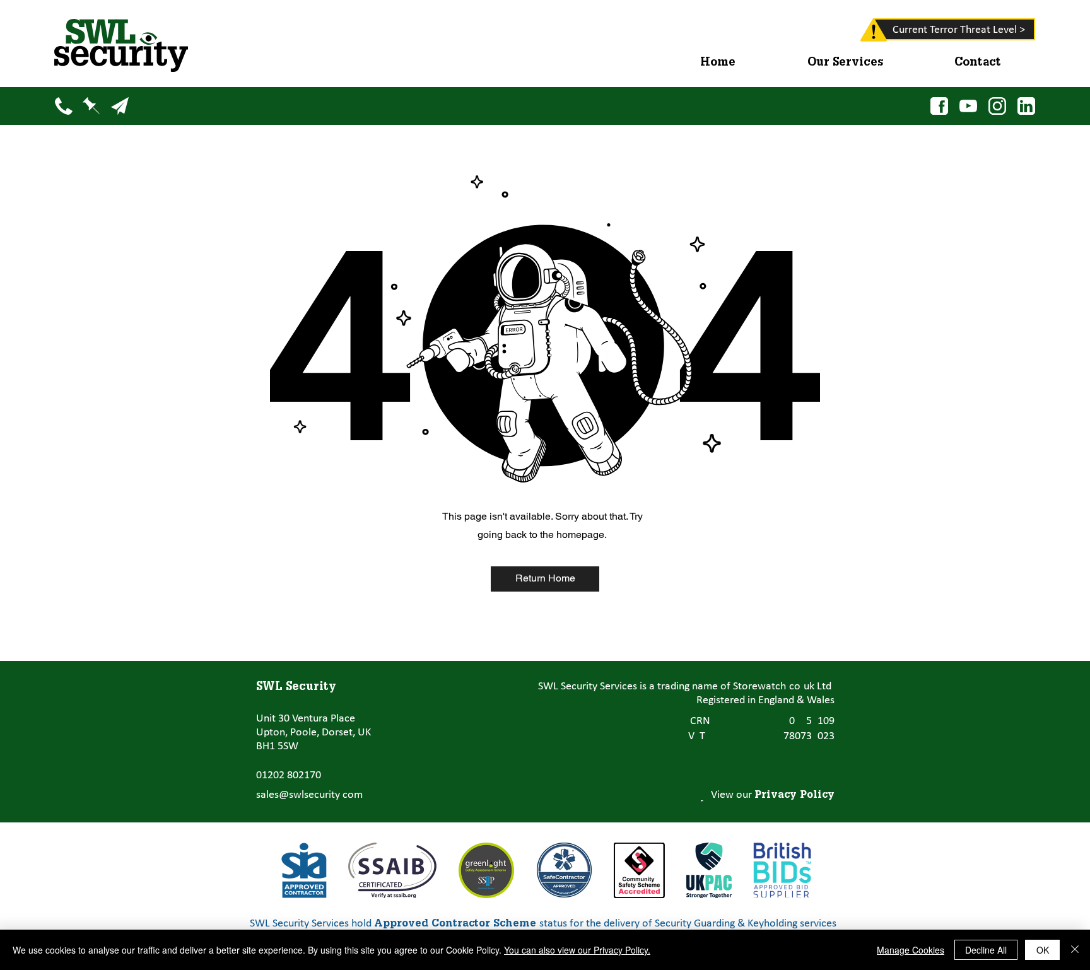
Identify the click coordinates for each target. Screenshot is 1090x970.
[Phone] (63, 106)
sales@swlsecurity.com (309, 795)
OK (1042, 950)
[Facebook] (939, 106)
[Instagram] (998, 106)
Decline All (986, 950)
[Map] (91, 106)
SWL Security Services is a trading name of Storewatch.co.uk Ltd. (686, 686)
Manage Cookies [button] (910, 950)
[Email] (119, 106)
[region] (856, 32)
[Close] (1074, 950)
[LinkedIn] (1026, 106)
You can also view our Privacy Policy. (577, 950)
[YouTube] (969, 106)
